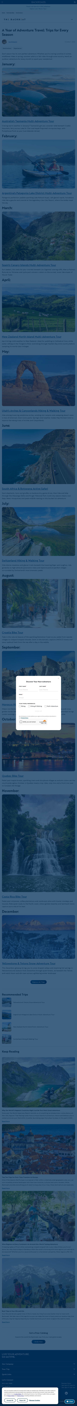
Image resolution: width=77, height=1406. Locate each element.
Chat (69, 1402)
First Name (22, 686)
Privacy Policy (11, 1395)
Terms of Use (20, 1395)
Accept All (10, 1400)
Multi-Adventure (52, 706)
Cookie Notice (17, 1394)
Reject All (22, 1400)
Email (20, 694)
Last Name (42, 686)
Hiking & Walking (36, 706)
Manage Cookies (34, 1400)
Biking (23, 706)
